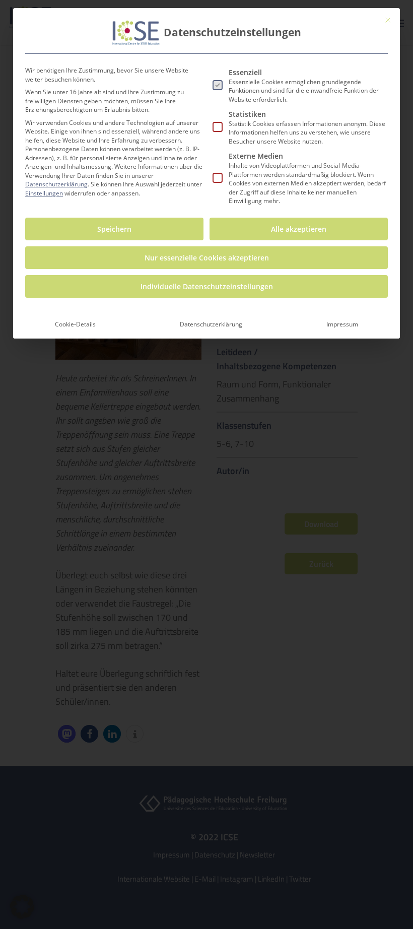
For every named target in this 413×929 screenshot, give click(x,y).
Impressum (342, 324)
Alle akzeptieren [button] (298, 229)
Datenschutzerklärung (56, 184)
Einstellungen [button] (44, 193)
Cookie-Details (75, 324)
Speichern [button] (114, 229)
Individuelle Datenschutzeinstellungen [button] (207, 286)
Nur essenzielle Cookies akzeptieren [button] (207, 257)
